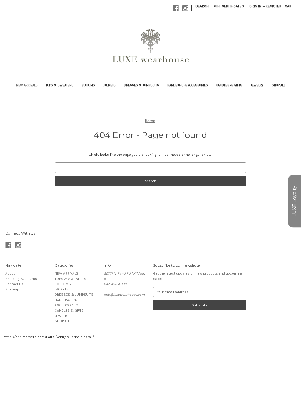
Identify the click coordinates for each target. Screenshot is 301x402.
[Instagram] (185, 8)
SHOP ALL (278, 85)
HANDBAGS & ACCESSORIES (187, 85)
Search (202, 6)
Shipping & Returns (21, 279)
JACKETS (109, 85)
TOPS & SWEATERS (59, 85)
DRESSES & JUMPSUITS (141, 85)
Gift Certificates (229, 6)
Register (273, 6)
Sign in (255, 6)
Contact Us (14, 284)
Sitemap (12, 289)
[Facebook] (176, 8)
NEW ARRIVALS (27, 85)
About (10, 273)
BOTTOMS (88, 85)
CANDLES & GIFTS (229, 85)
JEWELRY (257, 85)
